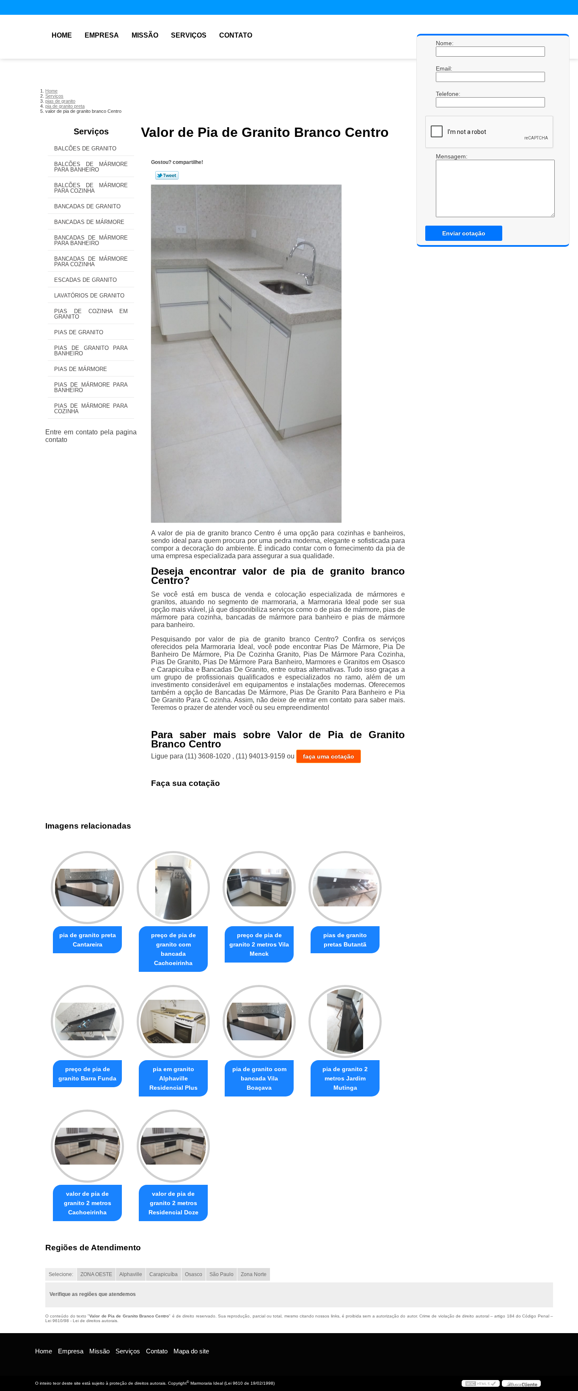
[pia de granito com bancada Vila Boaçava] (259, 1021)
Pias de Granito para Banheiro (91, 351)
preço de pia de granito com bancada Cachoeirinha (173, 949)
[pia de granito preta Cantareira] (87, 887)
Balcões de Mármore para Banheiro (91, 167)
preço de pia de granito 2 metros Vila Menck (259, 944)
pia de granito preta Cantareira (87, 940)
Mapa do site (191, 1351)
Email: (444, 68)
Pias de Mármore (80, 369)
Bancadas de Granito (87, 206)
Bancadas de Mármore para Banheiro (91, 240)
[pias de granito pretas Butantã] (345, 887)
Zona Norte (254, 1274)
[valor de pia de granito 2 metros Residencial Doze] (173, 1146)
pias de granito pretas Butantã (345, 940)
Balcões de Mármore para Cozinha (91, 188)
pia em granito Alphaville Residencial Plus (173, 1078)
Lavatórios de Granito (89, 295)
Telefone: (444, 93)
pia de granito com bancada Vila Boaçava (259, 1078)
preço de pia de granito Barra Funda (87, 1074)
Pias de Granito (78, 332)
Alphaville (130, 1274)
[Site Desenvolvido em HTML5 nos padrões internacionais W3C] (481, 1383)
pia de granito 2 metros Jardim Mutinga (345, 1078)
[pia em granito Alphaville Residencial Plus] (173, 1021)
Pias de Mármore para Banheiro (91, 387)
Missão (145, 35)
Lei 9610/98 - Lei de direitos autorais (81, 1320)
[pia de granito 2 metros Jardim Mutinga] (345, 1021)
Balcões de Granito (85, 148)
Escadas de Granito (85, 280)
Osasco (193, 1274)
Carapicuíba (163, 1274)
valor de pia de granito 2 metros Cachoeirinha (87, 1203)
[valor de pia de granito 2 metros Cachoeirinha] (87, 1146)
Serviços (188, 35)
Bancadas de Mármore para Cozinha (91, 261)
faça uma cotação (328, 756)
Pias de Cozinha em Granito (91, 314)
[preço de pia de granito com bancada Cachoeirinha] (173, 887)
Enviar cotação (463, 233)
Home (62, 35)
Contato (235, 35)
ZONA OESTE (96, 1274)
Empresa (102, 35)
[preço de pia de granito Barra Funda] (87, 1021)
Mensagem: (444, 156)
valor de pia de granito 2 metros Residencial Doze (173, 1203)
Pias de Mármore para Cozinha (91, 409)
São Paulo (221, 1274)
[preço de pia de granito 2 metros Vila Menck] (259, 887)
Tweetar (167, 175)
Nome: (444, 43)
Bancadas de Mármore (89, 222)
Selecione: (61, 1274)
